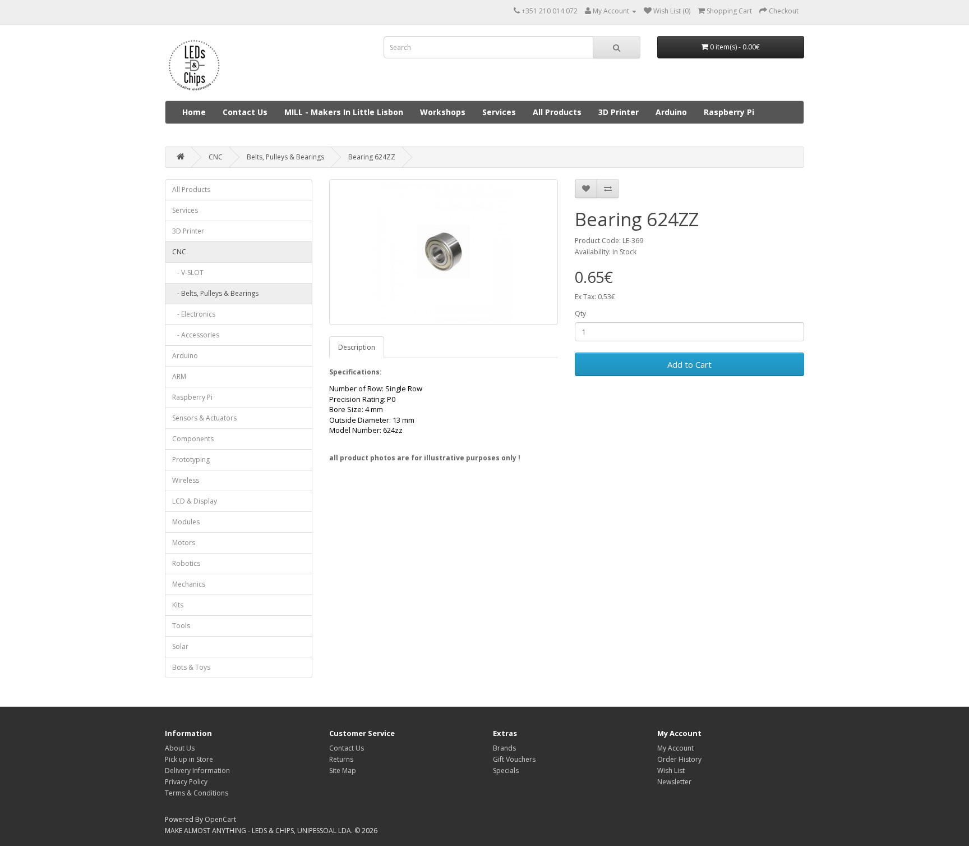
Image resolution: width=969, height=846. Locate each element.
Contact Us (245, 112)
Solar (180, 646)
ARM (179, 376)
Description (356, 347)
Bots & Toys (191, 667)
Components (193, 438)
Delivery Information (197, 770)
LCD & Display (194, 501)
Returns (341, 759)
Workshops (442, 112)
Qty (580, 313)
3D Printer (618, 112)
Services (499, 112)
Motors (183, 542)
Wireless (185, 480)
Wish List (671, 770)
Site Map (342, 770)
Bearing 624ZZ (371, 157)
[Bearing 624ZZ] (444, 252)
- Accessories (195, 335)
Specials (506, 770)
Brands (504, 748)
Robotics (186, 563)
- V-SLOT (188, 272)
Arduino (671, 112)
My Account (675, 748)
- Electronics (193, 314)
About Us (180, 748)
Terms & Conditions (196, 793)
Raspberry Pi (729, 112)
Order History (679, 759)
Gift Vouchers (514, 759)
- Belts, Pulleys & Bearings (215, 293)
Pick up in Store (189, 759)
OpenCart (220, 819)
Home (194, 112)
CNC (216, 157)
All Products (557, 112)
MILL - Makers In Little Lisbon (343, 112)
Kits (177, 605)
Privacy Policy (186, 781)
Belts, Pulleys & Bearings (285, 157)
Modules (186, 522)
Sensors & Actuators (204, 418)
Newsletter (674, 781)
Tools (181, 625)
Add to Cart (689, 364)
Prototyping (191, 459)
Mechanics (188, 584)
